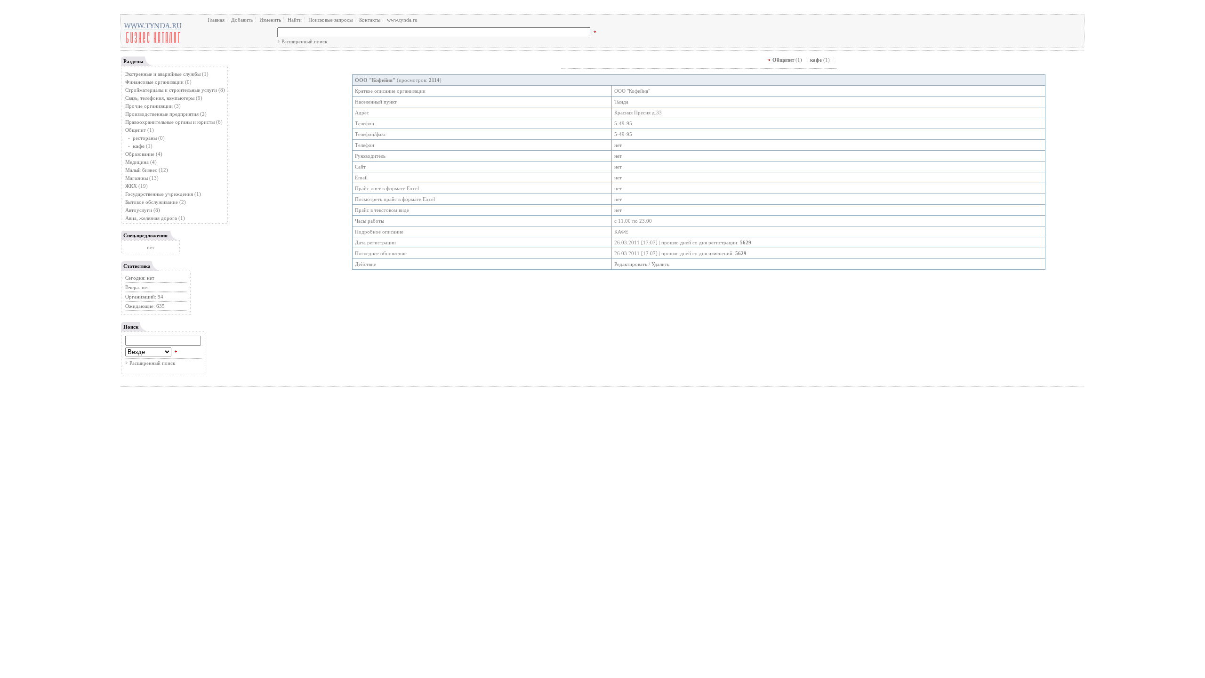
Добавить (242, 20)
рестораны (145, 138)
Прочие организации (149, 106)
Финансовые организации (154, 82)
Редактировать (630, 264)
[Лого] (153, 42)
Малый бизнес (141, 170)
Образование (139, 154)
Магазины (136, 178)
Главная (216, 20)
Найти (295, 20)
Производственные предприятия (162, 114)
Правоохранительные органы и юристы (170, 122)
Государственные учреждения (159, 194)
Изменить (270, 20)
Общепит (135, 130)
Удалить (660, 264)
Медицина (137, 162)
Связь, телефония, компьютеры (160, 98)
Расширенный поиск (304, 41)
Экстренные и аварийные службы (163, 74)
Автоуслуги (138, 210)
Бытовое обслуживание (151, 202)
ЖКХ (131, 186)
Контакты (369, 20)
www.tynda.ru (402, 20)
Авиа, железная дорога (151, 218)
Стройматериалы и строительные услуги (171, 90)
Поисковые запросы (330, 20)
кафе (816, 60)
